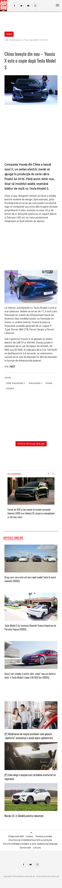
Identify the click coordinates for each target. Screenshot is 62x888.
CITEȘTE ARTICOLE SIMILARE (31, 444)
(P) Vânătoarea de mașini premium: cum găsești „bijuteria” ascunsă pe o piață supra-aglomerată (29, 736)
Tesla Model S (35, 383)
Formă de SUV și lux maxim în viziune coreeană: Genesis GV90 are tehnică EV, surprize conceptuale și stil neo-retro (31, 513)
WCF (12, 366)
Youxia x (10, 388)
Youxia (48, 383)
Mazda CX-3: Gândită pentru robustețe (24, 816)
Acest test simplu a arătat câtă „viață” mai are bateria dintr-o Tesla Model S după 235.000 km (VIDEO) (30, 675)
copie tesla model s (15, 383)
